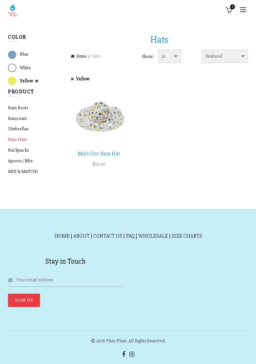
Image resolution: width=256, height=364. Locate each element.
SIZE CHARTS (187, 236)
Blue (24, 54)
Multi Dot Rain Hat (99, 154)
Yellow (82, 79)
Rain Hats (17, 139)
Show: (148, 56)
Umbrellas (18, 129)
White (25, 68)
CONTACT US (107, 236)
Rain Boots (18, 108)
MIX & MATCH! (23, 171)
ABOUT (81, 236)
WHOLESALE (153, 236)
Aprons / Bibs (20, 161)
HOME (62, 236)
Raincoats (17, 118)
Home (81, 56)
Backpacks (18, 150)
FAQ (130, 236)
